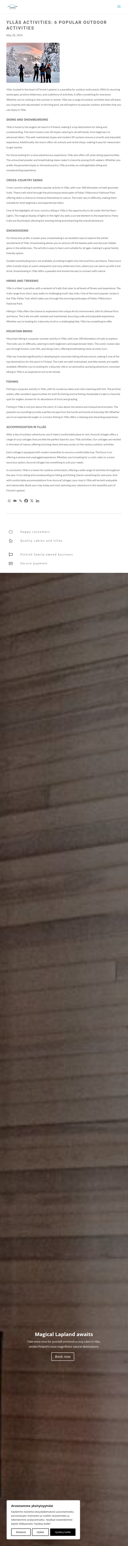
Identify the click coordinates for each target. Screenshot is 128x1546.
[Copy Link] (20, 500)
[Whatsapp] (9, 500)
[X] (31, 500)
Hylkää (40, 1532)
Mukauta (21, 1532)
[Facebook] (26, 500)
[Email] (14, 500)
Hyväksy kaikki (63, 1532)
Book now (62, 1356)
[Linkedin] (37, 500)
